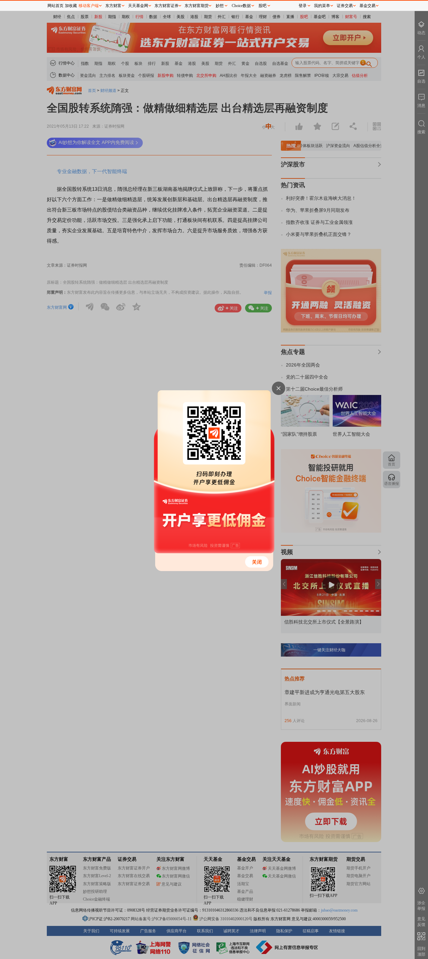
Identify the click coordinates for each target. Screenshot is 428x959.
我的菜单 (322, 5)
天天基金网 (138, 5)
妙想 (220, 5)
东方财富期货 (197, 5)
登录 (303, 5)
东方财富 (113, 5)
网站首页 (55, 5)
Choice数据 (241, 5)
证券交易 (345, 5)
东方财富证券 (166, 5)
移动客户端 (89, 5)
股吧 (262, 5)
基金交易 (367, 5)
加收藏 (71, 5)
